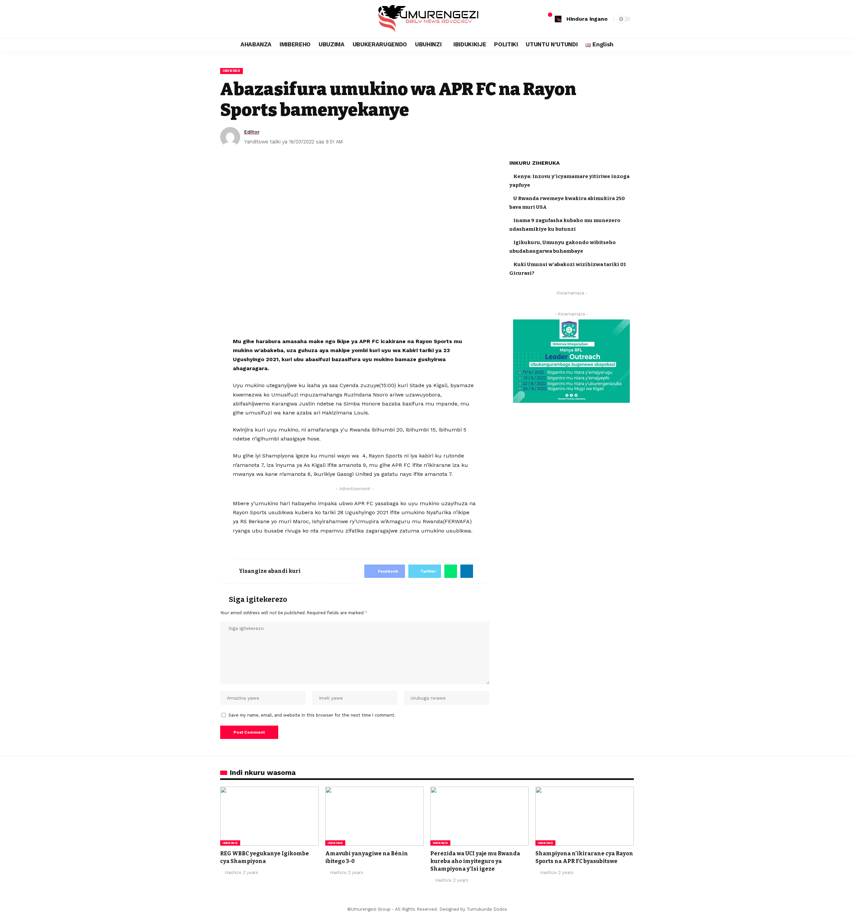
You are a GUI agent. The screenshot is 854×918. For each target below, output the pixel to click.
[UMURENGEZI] (427, 19)
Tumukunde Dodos (487, 909)
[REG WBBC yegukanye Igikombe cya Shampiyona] (269, 816)
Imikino (232, 70)
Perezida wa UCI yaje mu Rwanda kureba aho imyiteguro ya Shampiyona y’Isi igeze (475, 861)
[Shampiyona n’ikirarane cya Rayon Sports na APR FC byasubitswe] (584, 816)
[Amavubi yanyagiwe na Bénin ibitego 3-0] (374, 816)
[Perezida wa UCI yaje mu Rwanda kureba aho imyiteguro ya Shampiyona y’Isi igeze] (479, 816)
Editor (252, 132)
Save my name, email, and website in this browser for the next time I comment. (312, 715)
